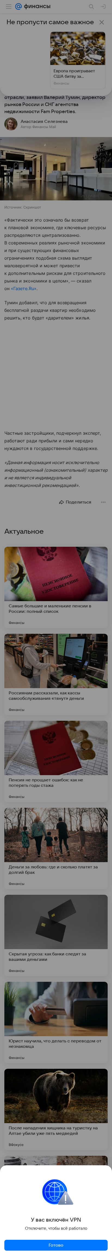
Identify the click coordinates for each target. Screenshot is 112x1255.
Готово (56, 1245)
